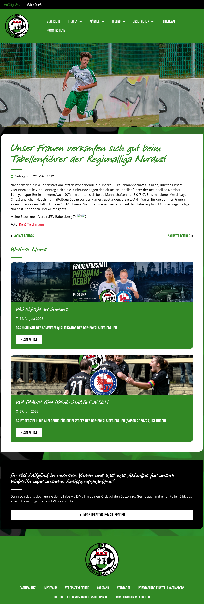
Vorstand (103, 588)
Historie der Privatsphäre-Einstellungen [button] (80, 597)
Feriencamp (169, 21)
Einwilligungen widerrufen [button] (132, 597)
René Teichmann (31, 224)
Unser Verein (141, 21)
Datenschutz (28, 588)
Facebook (34, 4)
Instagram (12, 4)
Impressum (50, 588)
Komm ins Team (56, 30)
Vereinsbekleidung (77, 588)
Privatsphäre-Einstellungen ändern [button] (161, 588)
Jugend (116, 21)
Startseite (53, 21)
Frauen (72, 21)
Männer (95, 21)
